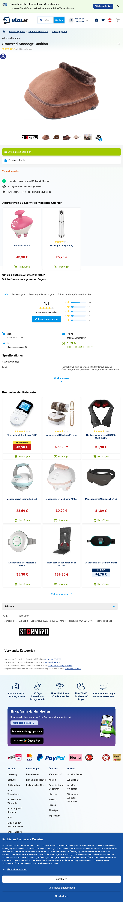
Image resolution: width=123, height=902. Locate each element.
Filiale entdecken (103, 6)
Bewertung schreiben (48, 319)
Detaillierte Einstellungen (61, 887)
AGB (10, 817)
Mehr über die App (22, 723)
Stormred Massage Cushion (60, 665)
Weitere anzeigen (59, 594)
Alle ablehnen (61, 896)
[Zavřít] (118, 6)
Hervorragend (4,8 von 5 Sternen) (34, 181)
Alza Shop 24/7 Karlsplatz (15, 810)
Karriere (53, 799)
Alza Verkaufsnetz (14, 792)
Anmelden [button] (79, 21)
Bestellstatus (32, 774)
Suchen (59, 20)
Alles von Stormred (11, 38)
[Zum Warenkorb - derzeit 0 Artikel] (118, 20)
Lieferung (12, 774)
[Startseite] (3, 31)
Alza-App (53, 810)
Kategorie (9, 606)
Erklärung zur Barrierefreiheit (15, 825)
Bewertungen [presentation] (18, 294)
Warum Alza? (55, 774)
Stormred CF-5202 (53, 659)
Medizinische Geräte (38, 31)
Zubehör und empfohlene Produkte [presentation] (74, 294)
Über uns (53, 794)
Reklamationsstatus (36, 780)
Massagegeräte (59, 31)
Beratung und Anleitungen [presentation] (41, 294)
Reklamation (14, 785)
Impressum (54, 816)
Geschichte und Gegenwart (56, 787)
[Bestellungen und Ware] (96, 20)
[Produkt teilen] (119, 43)
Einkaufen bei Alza (35, 785)
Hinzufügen (24, 267)
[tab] (6, 294)
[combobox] (46, 20)
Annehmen (61, 879)
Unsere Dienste (15, 832)
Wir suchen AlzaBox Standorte (72, 798)
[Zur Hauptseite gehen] (15, 20)
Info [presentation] (6, 294)
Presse (52, 805)
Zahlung (12, 780)
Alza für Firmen (74, 774)
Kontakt (52, 780)
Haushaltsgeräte (17, 31)
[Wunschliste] (103, 20)
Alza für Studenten (72, 787)
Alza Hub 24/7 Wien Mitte (14, 801)
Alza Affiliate (73, 780)
